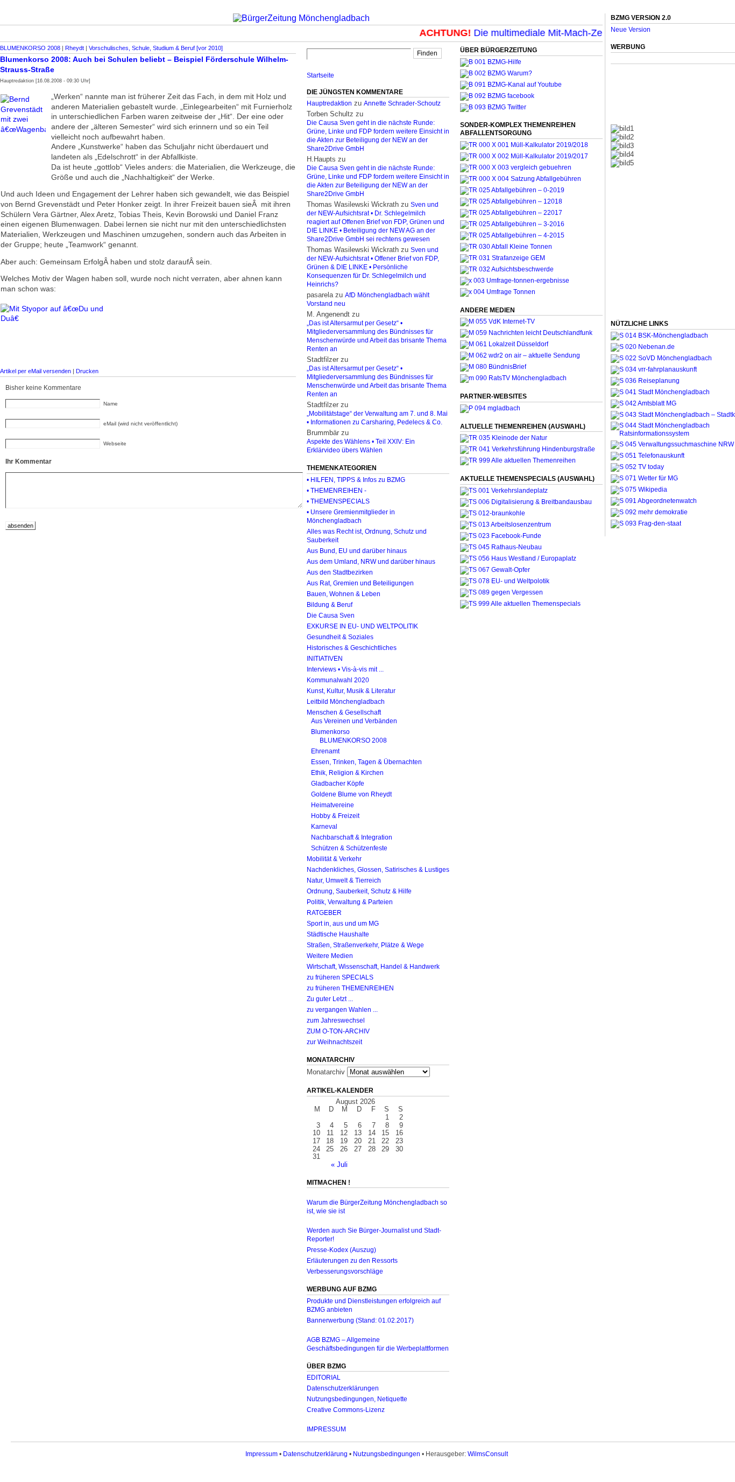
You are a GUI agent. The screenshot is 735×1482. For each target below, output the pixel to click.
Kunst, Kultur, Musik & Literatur (351, 691)
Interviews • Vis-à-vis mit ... (345, 669)
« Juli (339, 1165)
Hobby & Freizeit (335, 816)
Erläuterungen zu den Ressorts (352, 1260)
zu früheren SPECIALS (340, 977)
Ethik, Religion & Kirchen (347, 773)
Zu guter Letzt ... (330, 999)
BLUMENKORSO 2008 (30, 48)
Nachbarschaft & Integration (351, 837)
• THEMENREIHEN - (336, 490)
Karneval (324, 826)
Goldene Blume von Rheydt (351, 794)
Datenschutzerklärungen (343, 1388)
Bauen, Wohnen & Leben (343, 594)
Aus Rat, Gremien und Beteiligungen (360, 583)
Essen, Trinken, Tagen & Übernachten (366, 762)
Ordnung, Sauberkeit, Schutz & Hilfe (359, 891)
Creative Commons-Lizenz (346, 1410)
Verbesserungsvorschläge (345, 1271)
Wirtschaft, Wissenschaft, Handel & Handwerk (373, 966)
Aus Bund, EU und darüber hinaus (357, 551)
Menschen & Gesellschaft (344, 712)
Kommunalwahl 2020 (338, 680)
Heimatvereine (332, 805)
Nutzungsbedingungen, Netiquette (357, 1399)
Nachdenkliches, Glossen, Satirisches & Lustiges (378, 869)
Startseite (320, 75)
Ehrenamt (325, 751)
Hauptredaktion (329, 103)
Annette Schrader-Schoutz (402, 103)
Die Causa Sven (331, 615)
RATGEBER (324, 913)
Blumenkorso (330, 732)
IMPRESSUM (326, 1429)
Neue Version (631, 29)
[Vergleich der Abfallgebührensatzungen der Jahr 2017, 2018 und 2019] (515, 167)
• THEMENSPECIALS (338, 501)
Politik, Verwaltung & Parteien (350, 902)
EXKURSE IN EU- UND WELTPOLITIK (362, 626)
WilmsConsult (488, 1454)
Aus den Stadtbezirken (340, 572)
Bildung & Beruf (329, 605)
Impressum (261, 1454)
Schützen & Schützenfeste (349, 848)
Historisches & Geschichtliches (352, 648)
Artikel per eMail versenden (35, 371)
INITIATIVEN (325, 658)
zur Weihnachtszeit (334, 1042)
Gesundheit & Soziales (340, 637)
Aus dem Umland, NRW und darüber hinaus (371, 561)
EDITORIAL (324, 1377)
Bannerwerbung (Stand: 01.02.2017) (360, 1320)
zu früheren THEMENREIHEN (350, 988)
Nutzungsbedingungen (386, 1454)
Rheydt (74, 48)
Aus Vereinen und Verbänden (354, 721)
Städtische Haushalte (338, 934)
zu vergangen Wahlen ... (342, 1009)
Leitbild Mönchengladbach (346, 701)
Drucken (87, 371)
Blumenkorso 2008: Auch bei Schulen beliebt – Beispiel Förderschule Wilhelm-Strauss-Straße (144, 64)
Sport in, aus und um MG (343, 923)
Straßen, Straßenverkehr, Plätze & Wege (365, 945)
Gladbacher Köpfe (337, 783)
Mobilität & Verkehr (334, 859)
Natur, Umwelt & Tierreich (344, 880)
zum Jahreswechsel (336, 1020)
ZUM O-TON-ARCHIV (338, 1031)
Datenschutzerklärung (315, 1454)
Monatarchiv (326, 1072)
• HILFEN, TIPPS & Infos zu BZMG (356, 480)
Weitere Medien (330, 956)
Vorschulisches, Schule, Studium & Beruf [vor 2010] (156, 48)
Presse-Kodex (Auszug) (341, 1250)
